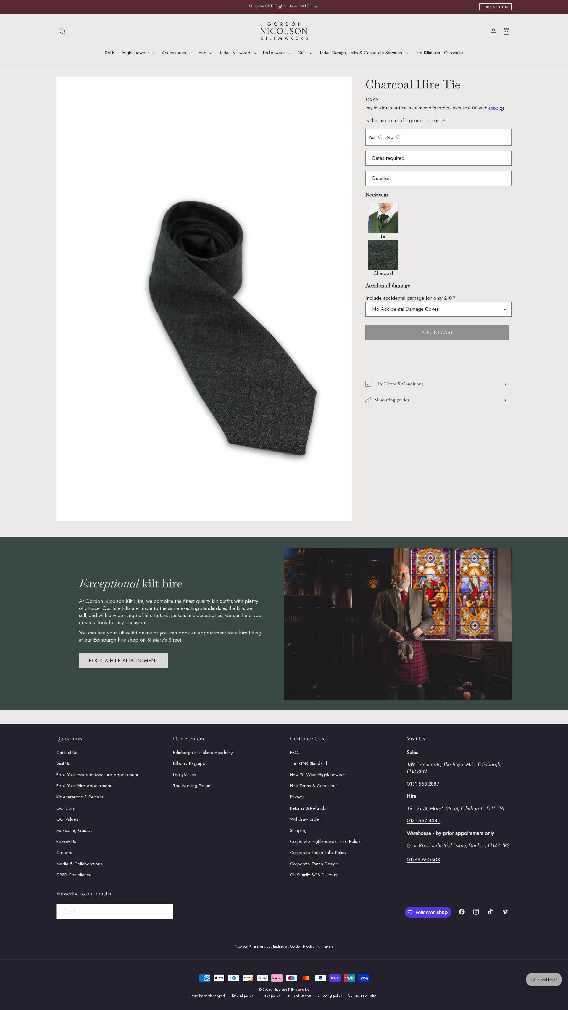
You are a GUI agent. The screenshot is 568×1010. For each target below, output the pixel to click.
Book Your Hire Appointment (83, 785)
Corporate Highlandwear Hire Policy (325, 841)
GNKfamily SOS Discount (314, 875)
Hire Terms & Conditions (314, 785)
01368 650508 (423, 859)
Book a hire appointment (123, 660)
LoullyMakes (184, 774)
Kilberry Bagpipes (190, 763)
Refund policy (242, 995)
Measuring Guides (74, 830)
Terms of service (298, 995)
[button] (62, 31)
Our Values (67, 819)
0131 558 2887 (423, 783)
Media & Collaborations (79, 863)
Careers (64, 852)
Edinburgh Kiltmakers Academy (203, 752)
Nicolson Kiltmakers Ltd (291, 989)
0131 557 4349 (423, 820)
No (389, 137)
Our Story (65, 808)
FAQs (295, 752)
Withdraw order (305, 819)
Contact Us (66, 752)
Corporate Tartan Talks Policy (318, 852)
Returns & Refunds (308, 808)
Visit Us (63, 763)
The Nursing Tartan (191, 785)
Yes (372, 137)
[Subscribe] (166, 911)
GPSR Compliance (74, 875)
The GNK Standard (308, 763)
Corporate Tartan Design (314, 863)
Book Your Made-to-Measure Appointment (97, 774)
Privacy (297, 797)
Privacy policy (269, 995)
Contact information (363, 995)
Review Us (66, 841)
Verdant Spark (215, 996)
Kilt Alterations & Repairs (79, 797)
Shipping (298, 830)
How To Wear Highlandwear (317, 774)
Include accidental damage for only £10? (410, 298)
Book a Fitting (496, 6)
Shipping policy (329, 995)
